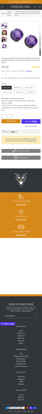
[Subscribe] (36, 316)
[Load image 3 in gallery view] (4, 39)
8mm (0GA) (28, 87)
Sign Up (21, 397)
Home (3, 13)
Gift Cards (21, 338)
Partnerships (21, 359)
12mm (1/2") (19, 92)
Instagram (21, 379)
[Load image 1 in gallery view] (4, 26)
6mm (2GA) (17, 87)
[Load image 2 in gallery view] (4, 32)
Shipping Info (21, 364)
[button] (2, 7)
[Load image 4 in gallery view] (4, 46)
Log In (21, 394)
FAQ (21, 354)
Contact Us (21, 333)
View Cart (21, 400)
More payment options (31, 126)
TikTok (21, 382)
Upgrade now (31, 141)
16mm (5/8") (31, 92)
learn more (21, 204)
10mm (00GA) (7, 92)
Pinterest (21, 384)
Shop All (21, 341)
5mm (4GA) (6, 87)
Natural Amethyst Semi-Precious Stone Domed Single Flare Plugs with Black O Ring (27, 13)
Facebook (21, 377)
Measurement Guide (21, 356)
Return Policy (21, 361)
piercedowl (17, 411)
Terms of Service (21, 366)
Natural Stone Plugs (9, 13)
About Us (21, 336)
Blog (21, 343)
